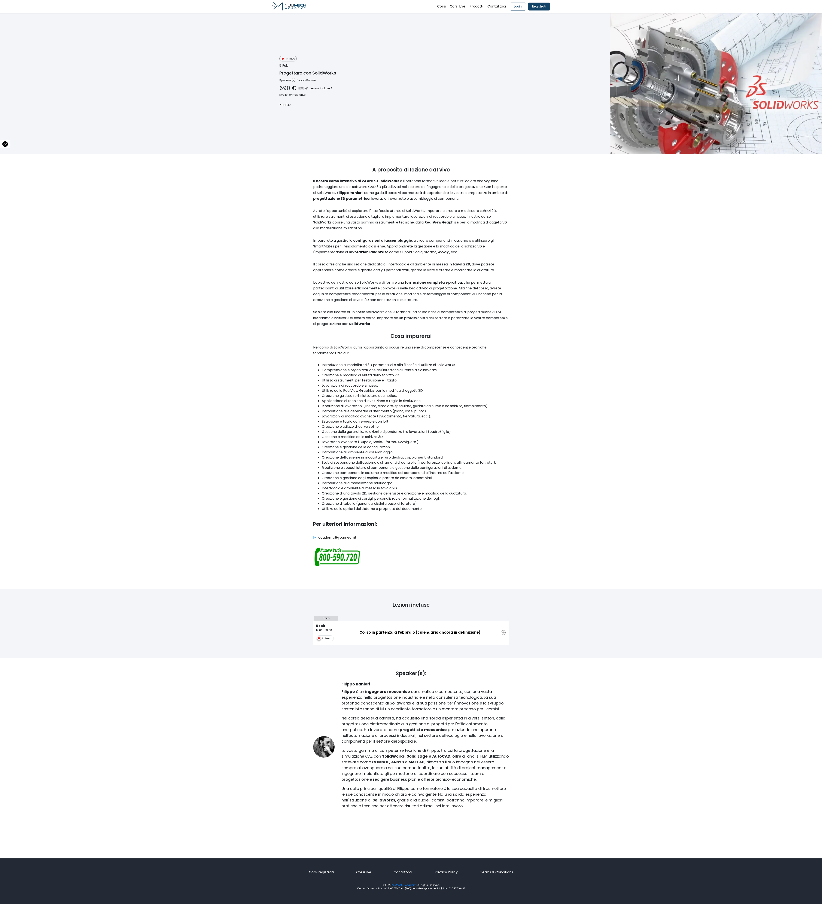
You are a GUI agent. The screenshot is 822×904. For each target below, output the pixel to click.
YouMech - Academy (404, 885)
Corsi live (363, 872)
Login (518, 6)
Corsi (441, 6)
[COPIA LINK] (5, 144)
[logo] (289, 6)
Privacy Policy (446, 872)
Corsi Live (457, 6)
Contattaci (496, 6)
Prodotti (476, 6)
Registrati (539, 6)
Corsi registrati (321, 872)
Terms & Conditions (496, 872)
